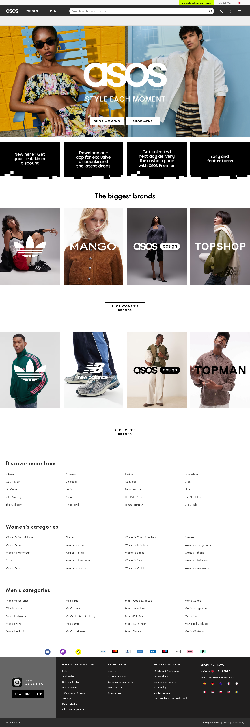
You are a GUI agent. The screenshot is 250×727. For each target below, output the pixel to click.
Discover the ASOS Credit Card (170, 698)
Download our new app (196, 2)
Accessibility (238, 722)
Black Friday (160, 687)
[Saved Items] (230, 10)
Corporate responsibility (120, 681)
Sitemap (66, 698)
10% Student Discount (73, 692)
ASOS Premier (69, 687)
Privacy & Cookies (211, 722)
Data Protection (70, 703)
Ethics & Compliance (73, 709)
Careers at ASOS (117, 676)
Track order (68, 676)
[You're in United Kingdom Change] (239, 2)
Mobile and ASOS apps (166, 670)
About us (112, 670)
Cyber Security (116, 692)
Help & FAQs (224, 2)
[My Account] (221, 10)
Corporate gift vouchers (166, 681)
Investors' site (115, 687)
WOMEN (32, 11)
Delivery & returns (71, 681)
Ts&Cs (226, 722)
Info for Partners (162, 692)
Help (64, 670)
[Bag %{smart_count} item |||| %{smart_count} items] (239, 10)
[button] (204, 683)
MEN (53, 11)
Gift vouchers (161, 676)
